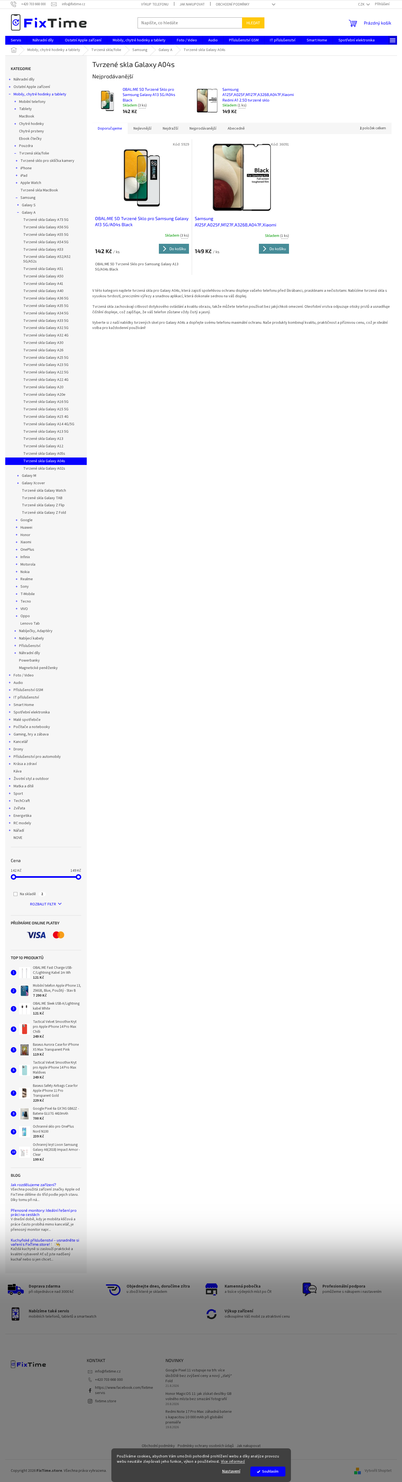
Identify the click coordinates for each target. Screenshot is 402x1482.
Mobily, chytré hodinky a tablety (40, 94)
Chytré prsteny (31, 131)
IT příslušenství (26, 697)
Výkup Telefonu (155, 4)
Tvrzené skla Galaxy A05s (44, 453)
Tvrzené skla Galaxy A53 (43, 249)
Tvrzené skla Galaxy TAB (42, 498)
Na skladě (31, 894)
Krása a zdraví (25, 764)
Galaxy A (29, 212)
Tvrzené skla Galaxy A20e (44, 394)
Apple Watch (30, 183)
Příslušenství (29, 646)
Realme (26, 579)
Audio (18, 683)
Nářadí (19, 830)
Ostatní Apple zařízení (32, 87)
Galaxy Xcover (33, 483)
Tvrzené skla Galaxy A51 (43, 269)
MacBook (26, 116)
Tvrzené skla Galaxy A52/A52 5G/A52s (46, 259)
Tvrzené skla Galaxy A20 (43, 387)
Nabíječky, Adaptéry (35, 631)
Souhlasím (270, 1471)
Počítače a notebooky (32, 727)
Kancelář (21, 742)
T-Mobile (27, 594)
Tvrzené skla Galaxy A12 (43, 446)
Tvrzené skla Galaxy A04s (44, 461)
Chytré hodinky (31, 124)
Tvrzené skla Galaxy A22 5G (46, 372)
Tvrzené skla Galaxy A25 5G (46, 357)
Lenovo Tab (30, 623)
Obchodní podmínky (232, 4)
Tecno (25, 601)
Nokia (25, 572)
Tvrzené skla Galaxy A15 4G (46, 416)
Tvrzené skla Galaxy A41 (43, 284)
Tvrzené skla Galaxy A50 (43, 276)
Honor (25, 535)
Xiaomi (25, 542)
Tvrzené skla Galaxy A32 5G (46, 328)
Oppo (25, 616)
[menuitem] (16, 40)
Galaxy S (29, 205)
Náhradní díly (24, 79)
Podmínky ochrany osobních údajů (206, 1446)
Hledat (253, 22)
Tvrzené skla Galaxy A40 (43, 291)
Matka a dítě (24, 786)
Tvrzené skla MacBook (39, 190)
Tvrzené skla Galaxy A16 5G (46, 402)
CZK (361, 4)
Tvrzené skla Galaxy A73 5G (46, 220)
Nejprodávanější (203, 128)
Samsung (28, 197)
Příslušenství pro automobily (37, 756)
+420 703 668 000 (109, 1379)
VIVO (24, 609)
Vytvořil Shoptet (378, 1470)
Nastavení (231, 1471)
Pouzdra (26, 146)
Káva (18, 771)
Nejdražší (170, 128)
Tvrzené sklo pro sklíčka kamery (47, 161)
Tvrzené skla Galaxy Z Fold (44, 512)
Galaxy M (29, 475)
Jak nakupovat (192, 4)
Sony (24, 586)
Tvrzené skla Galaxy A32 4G (46, 335)
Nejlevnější (142, 128)
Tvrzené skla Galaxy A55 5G (46, 234)
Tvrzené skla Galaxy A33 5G (46, 320)
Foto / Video (24, 675)
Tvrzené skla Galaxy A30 (43, 343)
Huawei (26, 527)
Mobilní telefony (32, 102)
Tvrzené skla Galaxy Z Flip (43, 505)
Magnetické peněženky (38, 668)
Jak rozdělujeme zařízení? (33, 1185)
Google (26, 520)
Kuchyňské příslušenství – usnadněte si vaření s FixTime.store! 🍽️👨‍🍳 (45, 1242)
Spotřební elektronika (32, 712)
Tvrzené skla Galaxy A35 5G (46, 306)
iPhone (26, 168)
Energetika (22, 815)
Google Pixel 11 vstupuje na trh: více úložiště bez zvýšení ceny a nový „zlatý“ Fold (198, 1376)
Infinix (25, 557)
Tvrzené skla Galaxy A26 (43, 350)
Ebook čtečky (30, 138)
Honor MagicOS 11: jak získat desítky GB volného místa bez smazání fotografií (198, 1396)
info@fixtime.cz (108, 1371)
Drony (18, 749)
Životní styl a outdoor (31, 779)
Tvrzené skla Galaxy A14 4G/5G (48, 424)
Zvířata (19, 808)
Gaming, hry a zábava (31, 734)
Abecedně (236, 128)
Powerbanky (29, 660)
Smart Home (24, 705)
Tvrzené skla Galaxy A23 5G (46, 365)
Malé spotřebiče (27, 720)
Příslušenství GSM (28, 690)
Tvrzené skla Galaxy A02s (44, 468)
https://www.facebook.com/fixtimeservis (124, 1390)
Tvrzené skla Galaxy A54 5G (46, 242)
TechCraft (22, 801)
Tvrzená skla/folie (34, 153)
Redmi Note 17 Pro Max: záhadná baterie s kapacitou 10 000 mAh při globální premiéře (198, 1417)
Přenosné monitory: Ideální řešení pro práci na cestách (44, 1212)
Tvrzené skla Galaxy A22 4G (46, 379)
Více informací (233, 1461)
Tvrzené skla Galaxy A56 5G (46, 227)
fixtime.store (105, 1401)
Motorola (27, 564)
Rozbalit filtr (43, 904)
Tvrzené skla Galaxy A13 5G (46, 431)
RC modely (22, 823)
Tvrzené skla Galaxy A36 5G (46, 298)
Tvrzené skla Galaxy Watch (44, 490)
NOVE (18, 838)
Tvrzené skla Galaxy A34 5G (46, 313)
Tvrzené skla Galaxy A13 (43, 439)
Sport (18, 793)
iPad (23, 175)
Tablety (25, 109)
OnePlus (27, 549)
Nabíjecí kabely (31, 638)
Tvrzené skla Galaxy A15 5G (46, 409)
